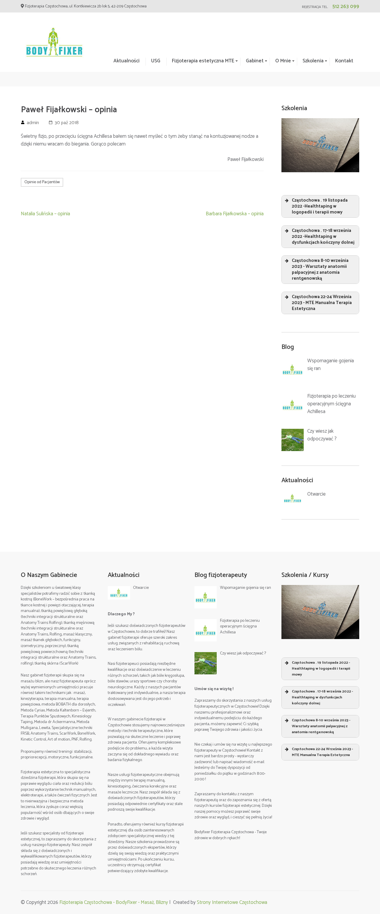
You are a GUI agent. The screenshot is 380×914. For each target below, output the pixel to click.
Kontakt (344, 61)
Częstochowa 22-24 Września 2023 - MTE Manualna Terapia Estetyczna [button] (322, 302)
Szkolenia (313, 61)
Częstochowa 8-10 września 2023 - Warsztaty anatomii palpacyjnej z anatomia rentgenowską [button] (320, 269)
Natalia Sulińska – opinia (45, 214)
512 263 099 (345, 6)
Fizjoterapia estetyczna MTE (203, 61)
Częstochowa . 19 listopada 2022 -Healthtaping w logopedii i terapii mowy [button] (320, 206)
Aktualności (126, 61)
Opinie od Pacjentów (42, 182)
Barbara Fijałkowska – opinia (235, 214)
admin (33, 123)
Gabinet (255, 61)
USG (155, 61)
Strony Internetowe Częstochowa (232, 902)
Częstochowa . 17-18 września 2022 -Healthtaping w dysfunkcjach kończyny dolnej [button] (323, 236)
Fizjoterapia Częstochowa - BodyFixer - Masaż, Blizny (113, 902)
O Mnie (283, 61)
